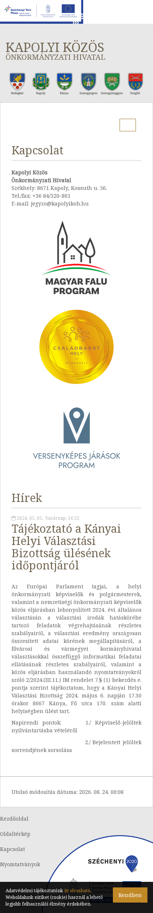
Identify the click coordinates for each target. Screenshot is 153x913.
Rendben (130, 895)
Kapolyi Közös (55, 50)
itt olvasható (77, 890)
